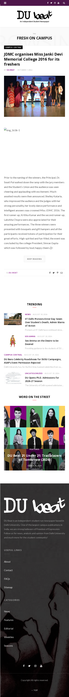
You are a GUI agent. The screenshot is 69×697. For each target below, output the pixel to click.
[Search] (64, 2)
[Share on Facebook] (49, 273)
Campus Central (13, 47)
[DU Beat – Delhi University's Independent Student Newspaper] (34, 16)
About (7, 561)
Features (34, 449)
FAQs (7, 578)
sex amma (30, 336)
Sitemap (8, 587)
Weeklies (9, 637)
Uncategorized (34, 373)
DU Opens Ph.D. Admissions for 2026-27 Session (42, 379)
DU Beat (11, 70)
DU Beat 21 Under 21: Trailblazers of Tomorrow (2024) (34, 457)
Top (35, 690)
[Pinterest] (57, 273)
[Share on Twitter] (54, 273)
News (28, 314)
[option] (34, 438)
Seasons (8, 645)
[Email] (61, 273)
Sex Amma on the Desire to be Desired (41, 342)
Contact (8, 570)
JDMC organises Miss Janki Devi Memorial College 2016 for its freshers (33, 59)
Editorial (8, 628)
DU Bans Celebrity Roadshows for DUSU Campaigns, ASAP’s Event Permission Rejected (32, 361)
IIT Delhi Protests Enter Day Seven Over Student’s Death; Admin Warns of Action (45, 322)
